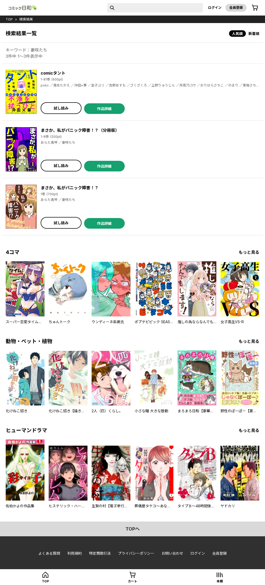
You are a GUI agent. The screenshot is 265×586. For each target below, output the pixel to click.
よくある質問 (49, 553)
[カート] (255, 8)
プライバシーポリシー (136, 553)
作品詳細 (104, 108)
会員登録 (236, 7)
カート (132, 581)
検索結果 (26, 19)
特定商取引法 (100, 553)
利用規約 (74, 553)
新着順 (253, 33)
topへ (133, 529)
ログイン (215, 7)
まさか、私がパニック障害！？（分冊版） (80, 130)
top (9, 19)
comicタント (53, 73)
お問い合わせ (172, 553)
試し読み (61, 108)
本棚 (220, 581)
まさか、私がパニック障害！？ (70, 187)
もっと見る (249, 252)
